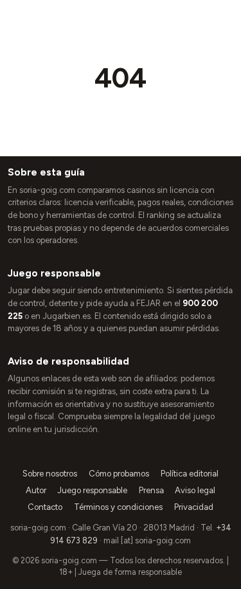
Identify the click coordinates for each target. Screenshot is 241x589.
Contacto (45, 507)
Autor (36, 490)
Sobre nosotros (49, 473)
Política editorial (190, 473)
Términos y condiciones (118, 507)
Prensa (151, 490)
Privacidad (193, 507)
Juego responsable (92, 490)
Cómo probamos (119, 473)
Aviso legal (195, 490)
